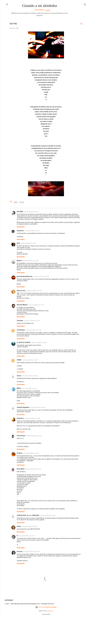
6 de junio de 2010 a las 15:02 (47, 515)
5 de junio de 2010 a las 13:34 (31, 453)
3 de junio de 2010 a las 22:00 (39, 342)
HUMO (19, 360)
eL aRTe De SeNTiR (23, 342)
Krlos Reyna (21, 435)
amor (15, 202)
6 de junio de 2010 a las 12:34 (33, 469)
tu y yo (22, 202)
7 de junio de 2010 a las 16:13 (26, 535)
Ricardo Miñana (22, 305)
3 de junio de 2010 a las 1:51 (31, 211)
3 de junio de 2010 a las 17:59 (33, 330)
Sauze (19, 526)
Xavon (19, 375)
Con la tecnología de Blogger (47, 607)
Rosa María (20, 469)
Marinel (19, 260)
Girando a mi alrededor (39, 6)
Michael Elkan (50, 610)
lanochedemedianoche (24, 276)
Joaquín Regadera (23, 407)
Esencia (19, 551)
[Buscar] (85, 5)
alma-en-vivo (21, 290)
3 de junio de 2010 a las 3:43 (31, 230)
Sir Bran (19, 453)
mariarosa (20, 230)
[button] (81, 24)
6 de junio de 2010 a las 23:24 (29, 526)
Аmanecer (20, 418)
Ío (17, 535)
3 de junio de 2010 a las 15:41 (34, 290)
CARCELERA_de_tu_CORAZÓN (28, 515)
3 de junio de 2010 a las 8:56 (28, 243)
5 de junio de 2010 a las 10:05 (32, 418)
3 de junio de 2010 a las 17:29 (31, 320)
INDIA (19, 388)
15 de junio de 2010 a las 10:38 (31, 551)
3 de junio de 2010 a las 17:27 (36, 305)
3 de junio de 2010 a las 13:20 (30, 260)
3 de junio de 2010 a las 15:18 (41, 276)
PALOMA (20, 211)
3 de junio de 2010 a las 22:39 (30, 375)
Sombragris (21, 330)
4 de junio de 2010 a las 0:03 (28, 388)
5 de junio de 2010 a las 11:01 (34, 435)
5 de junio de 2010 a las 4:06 (37, 407)
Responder (21, 227)
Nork (18, 243)
